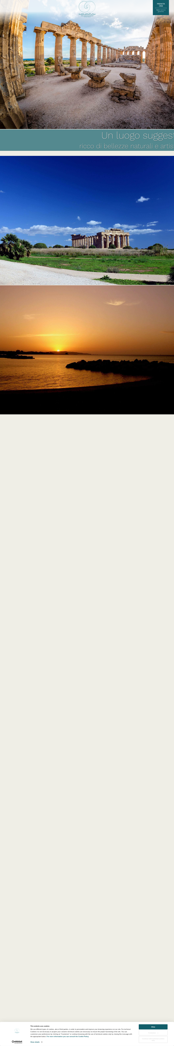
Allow (153, 1027)
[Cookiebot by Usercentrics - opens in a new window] (17, 1042)
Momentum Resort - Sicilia (87, 9)
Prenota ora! (161, 7)
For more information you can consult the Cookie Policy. (68, 1036)
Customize (152, 1033)
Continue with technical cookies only (153, 1039)
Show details (35, 1042)
